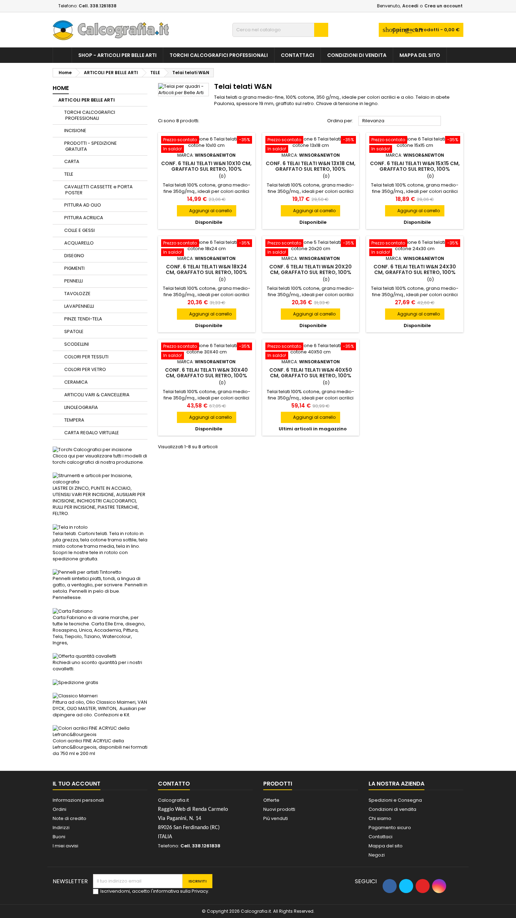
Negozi (377, 855)
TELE (68, 174)
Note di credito (69, 818)
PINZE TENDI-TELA (83, 318)
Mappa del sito (386, 845)
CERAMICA (76, 382)
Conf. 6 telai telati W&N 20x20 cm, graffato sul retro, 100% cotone (310, 272)
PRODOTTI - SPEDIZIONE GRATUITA (90, 146)
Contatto (174, 784)
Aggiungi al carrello (206, 211)
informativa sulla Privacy (180, 891)
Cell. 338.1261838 (98, 6)
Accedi (410, 6)
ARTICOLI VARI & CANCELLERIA (97, 394)
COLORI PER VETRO (85, 369)
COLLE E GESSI (79, 230)
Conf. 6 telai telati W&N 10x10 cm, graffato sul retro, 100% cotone (206, 169)
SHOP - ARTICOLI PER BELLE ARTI (117, 55)
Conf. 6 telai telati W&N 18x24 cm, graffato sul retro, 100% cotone (206, 272)
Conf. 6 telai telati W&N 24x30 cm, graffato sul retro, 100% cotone (414, 272)
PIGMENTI (74, 268)
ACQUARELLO (79, 243)
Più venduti (275, 818)
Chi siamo (380, 818)
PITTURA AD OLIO (82, 205)
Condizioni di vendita (356, 55)
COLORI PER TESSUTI (86, 356)
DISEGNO (74, 255)
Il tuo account (76, 784)
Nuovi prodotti (279, 809)
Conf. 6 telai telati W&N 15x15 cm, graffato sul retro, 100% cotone (415, 169)
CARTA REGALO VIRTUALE (91, 432)
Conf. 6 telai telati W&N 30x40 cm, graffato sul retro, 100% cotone (206, 375)
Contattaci (380, 836)
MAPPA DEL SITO (419, 55)
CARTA (71, 161)
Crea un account (443, 6)
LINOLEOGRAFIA (81, 407)
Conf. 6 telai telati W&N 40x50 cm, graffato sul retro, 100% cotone (310, 375)
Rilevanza (399, 121)
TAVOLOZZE (77, 293)
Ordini (59, 809)
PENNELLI (73, 281)
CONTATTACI (297, 55)
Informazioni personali (78, 800)
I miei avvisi (65, 845)
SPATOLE (74, 331)
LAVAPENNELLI (79, 306)
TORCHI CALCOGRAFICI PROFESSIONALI (219, 55)
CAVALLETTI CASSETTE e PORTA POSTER (98, 189)
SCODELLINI (76, 344)
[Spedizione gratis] (75, 682)
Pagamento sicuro (390, 827)
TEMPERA (74, 420)
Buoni (59, 836)
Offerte (271, 800)
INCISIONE (75, 130)
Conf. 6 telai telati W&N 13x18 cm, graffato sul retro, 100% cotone (311, 169)
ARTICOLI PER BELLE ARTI (86, 100)
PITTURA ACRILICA (83, 217)
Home (61, 88)
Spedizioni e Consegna (395, 800)
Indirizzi (61, 827)
